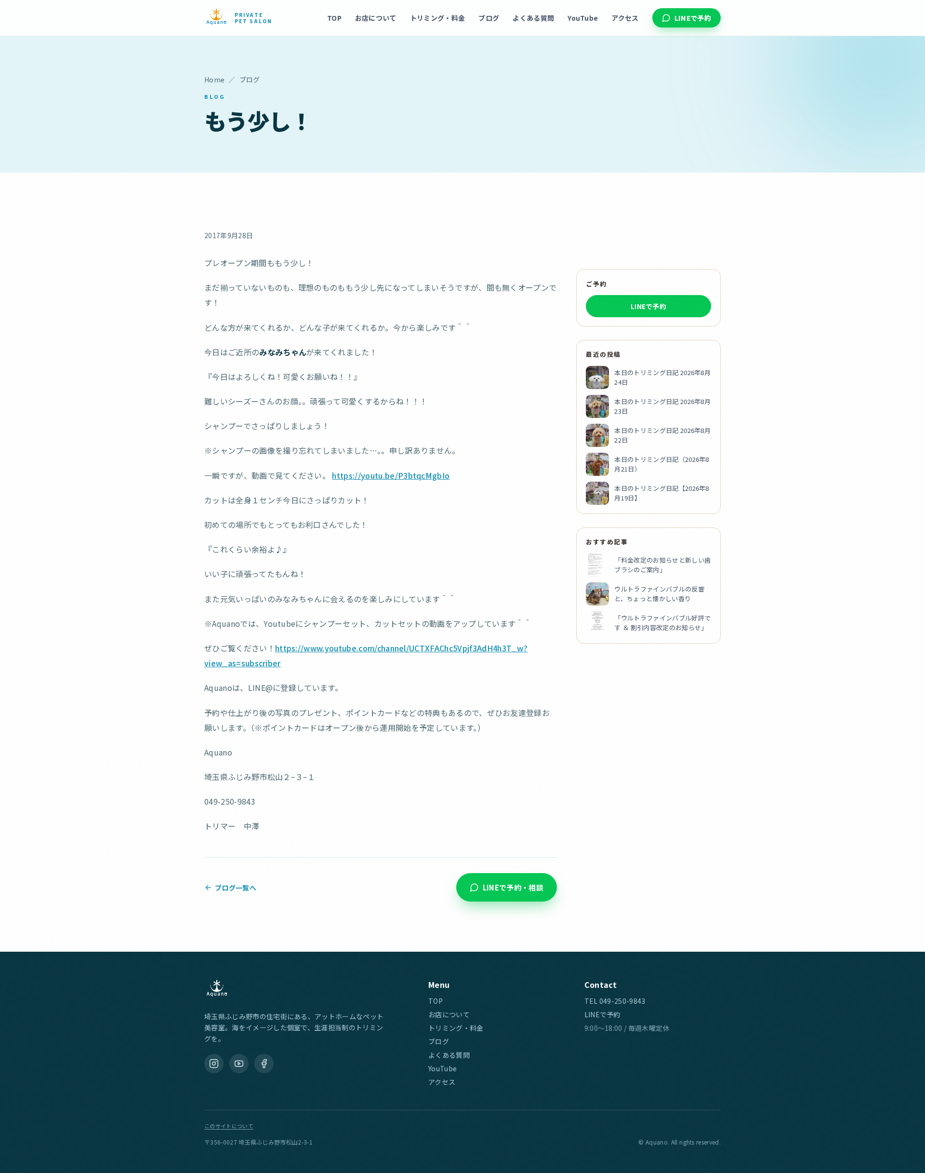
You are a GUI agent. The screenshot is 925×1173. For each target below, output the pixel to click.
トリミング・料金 (437, 18)
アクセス (624, 18)
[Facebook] (264, 1063)
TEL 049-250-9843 (615, 1001)
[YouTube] (239, 1063)
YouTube (583, 18)
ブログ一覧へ (235, 887)
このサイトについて (228, 1126)
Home (214, 79)
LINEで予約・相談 (513, 887)
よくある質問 (533, 18)
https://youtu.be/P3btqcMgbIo (390, 475)
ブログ (488, 18)
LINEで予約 (692, 18)
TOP (334, 18)
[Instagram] (214, 1063)
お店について (375, 18)
